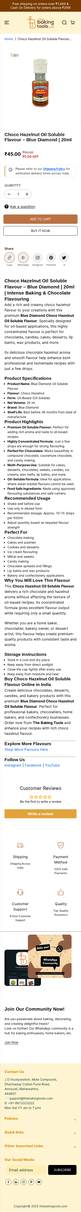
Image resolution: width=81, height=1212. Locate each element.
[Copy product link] (9, 258)
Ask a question (22, 206)
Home (8, 39)
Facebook (33, 765)
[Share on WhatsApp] (23, 258)
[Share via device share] (38, 258)
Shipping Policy (54, 169)
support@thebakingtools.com (31, 1098)
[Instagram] (23, 1182)
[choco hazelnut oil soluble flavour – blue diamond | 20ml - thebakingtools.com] (41, 83)
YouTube (52, 765)
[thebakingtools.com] (40, 22)
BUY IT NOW (40, 231)
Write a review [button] (40, 814)
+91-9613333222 (21, 1103)
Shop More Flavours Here (26, 749)
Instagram (12, 765)
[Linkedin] (16, 1182)
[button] (7, 22)
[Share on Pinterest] (51, 258)
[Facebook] (8, 1182)
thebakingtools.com (53, 1206)
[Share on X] (64, 258)
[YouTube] (39, 1182)
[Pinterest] (31, 1182)
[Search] (64, 22)
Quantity (12, 185)
